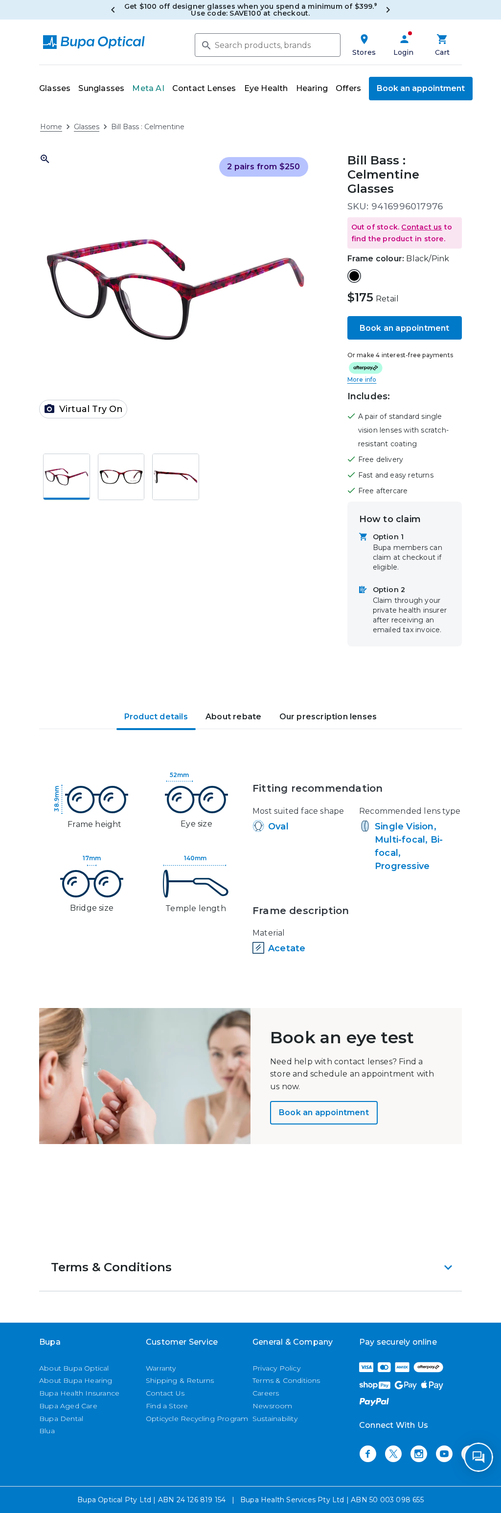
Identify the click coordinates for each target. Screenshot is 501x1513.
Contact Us (165, 1393)
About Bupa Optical (74, 1368)
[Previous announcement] (113, 10)
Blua (47, 1430)
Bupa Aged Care (68, 1405)
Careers (265, 1393)
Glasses (86, 126)
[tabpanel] (250, 864)
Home (51, 126)
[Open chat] (478, 1457)
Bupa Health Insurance (79, 1393)
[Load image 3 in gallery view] (175, 477)
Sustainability (274, 1418)
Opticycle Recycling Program (197, 1418)
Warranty (161, 1368)
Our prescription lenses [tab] (328, 716)
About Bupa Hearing (76, 1380)
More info (362, 379)
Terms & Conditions (286, 1380)
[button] (404, 233)
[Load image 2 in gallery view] (121, 477)
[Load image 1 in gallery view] (66, 477)
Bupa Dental (61, 1418)
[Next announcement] (388, 10)
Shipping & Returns (180, 1380)
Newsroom (272, 1405)
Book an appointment (421, 88)
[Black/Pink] (354, 276)
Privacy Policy (276, 1368)
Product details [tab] (156, 716)
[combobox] (268, 45)
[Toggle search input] (205, 44)
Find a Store (167, 1405)
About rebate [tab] (233, 716)
